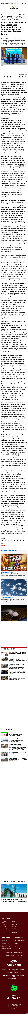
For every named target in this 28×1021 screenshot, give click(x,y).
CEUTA (15, 3)
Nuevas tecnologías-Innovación (15, 931)
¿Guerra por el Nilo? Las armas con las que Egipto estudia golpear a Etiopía (17, 740)
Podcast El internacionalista (6, 946)
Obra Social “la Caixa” (20, 940)
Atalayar (3, 72)
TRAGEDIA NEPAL (9, 3)
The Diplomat (18, 948)
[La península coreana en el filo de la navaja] (4, 753)
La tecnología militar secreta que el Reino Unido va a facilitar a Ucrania (18, 672)
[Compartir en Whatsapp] (25, 76)
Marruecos (4, 924)
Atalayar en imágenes (7, 948)
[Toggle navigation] (2, 7)
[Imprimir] (7, 76)
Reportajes (4, 928)
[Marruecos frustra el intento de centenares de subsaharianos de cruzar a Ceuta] (4, 759)
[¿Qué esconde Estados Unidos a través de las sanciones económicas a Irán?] (4, 734)
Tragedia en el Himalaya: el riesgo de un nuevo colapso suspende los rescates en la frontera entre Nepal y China (17, 666)
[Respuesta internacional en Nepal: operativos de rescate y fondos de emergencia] (4, 678)
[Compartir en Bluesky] (16, 76)
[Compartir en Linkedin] (22, 76)
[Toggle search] (26, 7)
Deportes (14, 928)
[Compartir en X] (13, 76)
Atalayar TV (5, 942)
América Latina (4, 545)
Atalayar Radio (5, 943)
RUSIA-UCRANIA (20, 3)
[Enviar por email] (4, 76)
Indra (16, 946)
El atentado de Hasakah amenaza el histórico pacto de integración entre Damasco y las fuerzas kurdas (18, 660)
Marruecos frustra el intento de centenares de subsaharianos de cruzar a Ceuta (18, 759)
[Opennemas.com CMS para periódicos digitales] (14, 1006)
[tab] (6, 909)
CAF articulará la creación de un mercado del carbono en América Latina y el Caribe (14, 44)
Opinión (4, 929)
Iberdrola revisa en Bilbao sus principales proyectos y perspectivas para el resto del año (13, 901)
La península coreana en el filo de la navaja (17, 753)
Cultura (4, 926)
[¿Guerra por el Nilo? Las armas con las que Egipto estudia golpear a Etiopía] (4, 740)
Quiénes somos (9, 952)
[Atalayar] (14, 7)
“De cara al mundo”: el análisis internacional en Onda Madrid (17, 653)
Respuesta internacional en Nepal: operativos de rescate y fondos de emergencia (17, 678)
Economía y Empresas (4, 922)
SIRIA (25, 3)
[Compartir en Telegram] (19, 76)
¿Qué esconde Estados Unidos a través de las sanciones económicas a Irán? (17, 734)
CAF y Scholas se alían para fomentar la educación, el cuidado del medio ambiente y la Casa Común (14, 40)
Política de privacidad (11, 955)
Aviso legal (19, 955)
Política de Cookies (18, 952)
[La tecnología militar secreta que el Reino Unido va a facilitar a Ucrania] (4, 672)
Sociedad (14, 926)
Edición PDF (4, 940)
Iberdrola (17, 945)
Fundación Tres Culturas (18, 943)
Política (14, 921)
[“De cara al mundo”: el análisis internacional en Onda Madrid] (4, 653)
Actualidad (14, 924)
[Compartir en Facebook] (10, 76)
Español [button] (25, 1)
